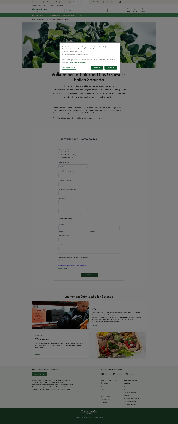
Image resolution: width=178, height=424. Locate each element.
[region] (90, 57)
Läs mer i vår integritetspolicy (77, 62)
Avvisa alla (97, 67)
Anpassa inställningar (69, 67)
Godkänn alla (110, 67)
